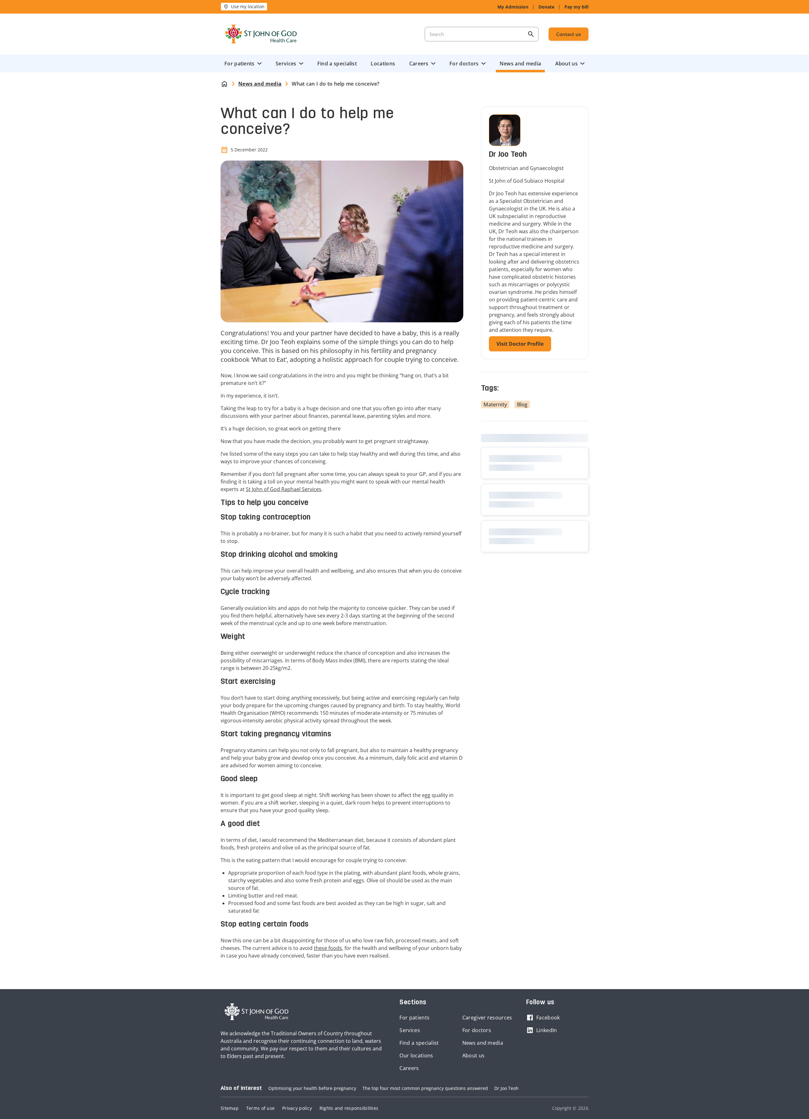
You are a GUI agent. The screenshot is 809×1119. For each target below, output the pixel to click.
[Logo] (261, 34)
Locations (383, 63)
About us (566, 63)
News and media (520, 63)
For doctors (463, 63)
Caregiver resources (487, 1017)
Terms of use (260, 1108)
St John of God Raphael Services (283, 489)
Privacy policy (297, 1108)
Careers (419, 63)
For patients (239, 63)
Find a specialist (337, 63)
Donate (546, 7)
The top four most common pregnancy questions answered (425, 1088)
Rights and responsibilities (348, 1108)
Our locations (416, 1055)
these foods (328, 948)
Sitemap (230, 1108)
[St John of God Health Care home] (257, 1012)
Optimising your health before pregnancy (312, 1088)
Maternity (495, 404)
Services (286, 63)
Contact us (568, 34)
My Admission (512, 7)
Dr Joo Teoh (506, 1088)
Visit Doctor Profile (520, 343)
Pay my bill (576, 7)
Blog (522, 404)
